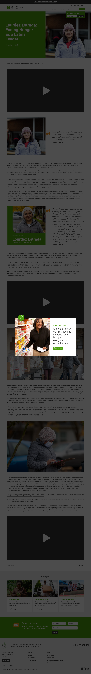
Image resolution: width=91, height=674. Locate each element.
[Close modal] (74, 319)
